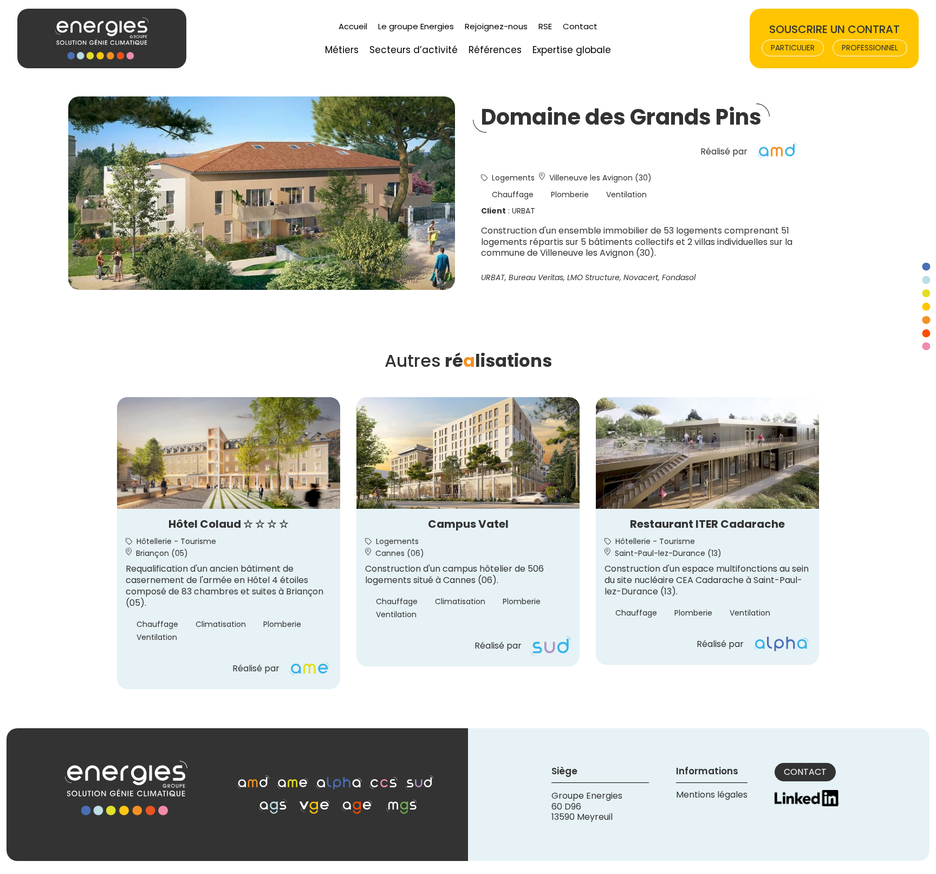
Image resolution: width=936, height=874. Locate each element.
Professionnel (870, 47)
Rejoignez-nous (496, 26)
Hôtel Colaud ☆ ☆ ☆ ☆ (228, 524)
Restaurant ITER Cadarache (707, 524)
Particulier (793, 47)
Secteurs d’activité (413, 49)
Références (495, 49)
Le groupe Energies (416, 26)
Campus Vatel (468, 524)
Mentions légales (712, 795)
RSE (545, 26)
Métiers (342, 49)
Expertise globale (571, 49)
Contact (580, 26)
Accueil (353, 26)
